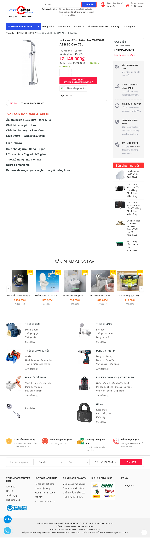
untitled (28, 356)
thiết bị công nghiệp (67, 15)
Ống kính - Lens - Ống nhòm (110, 390)
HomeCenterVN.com (103, 523)
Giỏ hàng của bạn (137, 3)
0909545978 (124, 49)
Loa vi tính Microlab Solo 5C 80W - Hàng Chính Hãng (134, 207)
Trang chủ (47, 26)
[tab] (13, 103)
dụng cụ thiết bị (77, 9)
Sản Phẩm (63, 26)
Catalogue (128, 26)
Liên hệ (9, 491)
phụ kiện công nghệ (87, 12)
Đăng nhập (111, 3)
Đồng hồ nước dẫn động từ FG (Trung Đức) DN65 (30, 295)
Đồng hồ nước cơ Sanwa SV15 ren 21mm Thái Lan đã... (133, 226)
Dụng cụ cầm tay (104, 356)
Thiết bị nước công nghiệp (37, 363)
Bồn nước (100, 329)
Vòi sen (69, 95)
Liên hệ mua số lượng (124, 54)
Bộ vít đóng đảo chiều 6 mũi (132, 244)
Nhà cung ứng (13, 499)
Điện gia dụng (32, 329)
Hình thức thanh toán (73, 497)
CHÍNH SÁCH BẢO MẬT (74, 492)
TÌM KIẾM (131, 462)
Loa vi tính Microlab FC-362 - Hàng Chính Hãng (133, 189)
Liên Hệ (115, 26)
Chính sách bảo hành (73, 488)
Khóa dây (100, 417)
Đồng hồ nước (103, 337)
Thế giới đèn (31, 337)
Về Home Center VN (98, 26)
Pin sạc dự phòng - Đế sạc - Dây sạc (114, 386)
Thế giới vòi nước (104, 333)
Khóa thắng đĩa (103, 413)
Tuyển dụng (12, 495)
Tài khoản (111, 6)
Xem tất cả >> (32, 342)
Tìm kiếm (89, 4)
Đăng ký (120, 3)
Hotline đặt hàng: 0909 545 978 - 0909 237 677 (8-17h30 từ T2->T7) (45, 495)
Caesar (78, 50)
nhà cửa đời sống (71, 12)
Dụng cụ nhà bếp (33, 386)
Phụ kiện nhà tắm (33, 390)
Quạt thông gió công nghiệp (38, 360)
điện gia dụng (64, 9)
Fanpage (129, 485)
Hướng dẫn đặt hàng (44, 483)
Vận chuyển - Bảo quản (107, 363)
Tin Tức (78, 26)
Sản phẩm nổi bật (127, 165)
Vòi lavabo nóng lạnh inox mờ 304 (106, 295)
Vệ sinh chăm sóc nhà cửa (38, 383)
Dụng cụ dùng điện (105, 360)
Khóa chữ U (102, 409)
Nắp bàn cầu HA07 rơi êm (133, 173)
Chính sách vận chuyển (74, 483)
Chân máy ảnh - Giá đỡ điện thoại (112, 383)
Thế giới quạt (31, 333)
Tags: (62, 95)
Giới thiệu (10, 486)
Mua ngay (78, 80)
